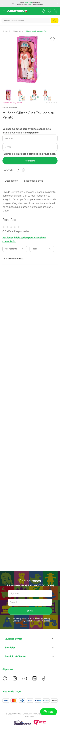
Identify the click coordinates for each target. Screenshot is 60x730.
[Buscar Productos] (54, 20)
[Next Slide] (57, 3)
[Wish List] (49, 11)
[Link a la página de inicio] (5, 31)
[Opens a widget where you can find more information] (48, 712)
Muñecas (17, 31)
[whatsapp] (23, 170)
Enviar (30, 610)
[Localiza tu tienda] (43, 11)
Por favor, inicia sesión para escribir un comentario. (24, 239)
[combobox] (30, 20)
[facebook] (18, 170)
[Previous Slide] (2, 3)
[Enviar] (30, 160)
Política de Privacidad (40, 621)
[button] (30, 638)
